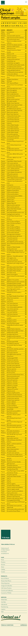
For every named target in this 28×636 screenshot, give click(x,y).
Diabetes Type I (10, 199)
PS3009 (3, 103)
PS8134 (2, 225)
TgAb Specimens (11, 463)
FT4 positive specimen (12, 239)
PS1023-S (3, 425)
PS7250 (3, 166)
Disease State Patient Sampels (14, 208)
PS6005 (3, 34)
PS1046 (3, 465)
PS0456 (3, 158)
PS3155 (2, 372)
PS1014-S (3, 443)
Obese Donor (10, 356)
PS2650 (3, 128)
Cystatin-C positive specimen (14, 188)
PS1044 (3, 303)
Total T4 (9, 480)
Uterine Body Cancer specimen (14, 505)
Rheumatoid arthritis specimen (14, 425)
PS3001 (3, 352)
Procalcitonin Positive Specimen (14, 394)
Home (2, 559)
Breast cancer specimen (12, 112)
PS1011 (2, 269)
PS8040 (3, 170)
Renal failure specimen (12, 413)
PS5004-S (3, 339)
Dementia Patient (11, 197)
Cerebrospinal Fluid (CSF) (13, 136)
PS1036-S (3, 137)
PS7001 (3, 259)
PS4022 (3, 125)
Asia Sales (3, 602)
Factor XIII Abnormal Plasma (13, 230)
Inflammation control (12, 290)
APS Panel (9, 81)
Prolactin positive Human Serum (14, 396)
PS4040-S (3, 243)
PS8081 (3, 194)
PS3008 (3, 114)
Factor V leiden (10, 225)
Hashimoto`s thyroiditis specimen (15, 256)
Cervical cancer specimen (13, 137)
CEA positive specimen (12, 134)
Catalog (3, 569)
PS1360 (3, 59)
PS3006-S (3, 301)
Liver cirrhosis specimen (12, 309)
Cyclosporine (10, 185)
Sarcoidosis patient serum (13, 432)
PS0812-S (3, 199)
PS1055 (3, 507)
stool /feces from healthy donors (14, 454)
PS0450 (3, 210)
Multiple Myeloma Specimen (13, 329)
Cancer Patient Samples (12, 127)
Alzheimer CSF (10, 54)
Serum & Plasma (5, 578)
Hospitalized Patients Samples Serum (16, 285)
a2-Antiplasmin (10, 32)
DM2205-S (3, 236)
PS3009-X (3, 105)
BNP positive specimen (12, 106)
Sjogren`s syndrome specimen (14, 443)
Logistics (3, 609)
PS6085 (3, 253)
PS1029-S (3, 361)
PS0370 (3, 264)
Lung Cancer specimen (12, 314)
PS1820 (2, 438)
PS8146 (2, 70)
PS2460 (3, 72)
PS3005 (3, 165)
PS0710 (3, 376)
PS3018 (3, 121)
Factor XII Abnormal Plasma (13, 228)
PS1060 (3, 182)
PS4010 (3, 177)
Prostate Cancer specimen (13, 400)
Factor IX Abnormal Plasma (13, 221)
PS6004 (3, 76)
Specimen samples (11, 447)
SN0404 (3, 383)
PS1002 (3, 288)
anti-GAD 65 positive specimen (14, 66)
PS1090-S (3, 432)
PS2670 (3, 174)
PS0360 (3, 249)
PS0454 (3, 155)
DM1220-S (3, 334)
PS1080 (3, 54)
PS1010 (2, 281)
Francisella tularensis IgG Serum (14, 236)
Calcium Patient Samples (13, 125)
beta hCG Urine (10, 97)
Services (3, 564)
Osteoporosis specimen (12, 360)
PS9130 (3, 389)
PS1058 (3, 358)
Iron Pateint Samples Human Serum (15, 296)
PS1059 (3, 341)
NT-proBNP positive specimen (14, 354)
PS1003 (3, 176)
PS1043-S (3, 314)
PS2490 (3, 123)
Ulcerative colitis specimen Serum (15, 498)
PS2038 (3, 110)
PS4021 (2, 190)
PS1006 (3, 241)
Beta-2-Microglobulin (12, 90)
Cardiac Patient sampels (12, 132)
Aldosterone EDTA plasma (13, 46)
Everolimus (9, 219)
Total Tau (9, 482)
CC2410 (3, 290)
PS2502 (3, 64)
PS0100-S (3, 321)
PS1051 (2, 411)
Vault (2, 611)
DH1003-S (3, 279)
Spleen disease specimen (13, 449)
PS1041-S (3, 505)
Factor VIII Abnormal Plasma (14, 223)
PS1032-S (3, 365)
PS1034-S (3, 452)
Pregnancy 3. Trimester (12, 385)
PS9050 (3, 90)
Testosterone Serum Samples (14, 462)
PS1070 (3, 332)
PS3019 (3, 299)
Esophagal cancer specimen (13, 214)
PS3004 (3, 329)
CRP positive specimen (12, 174)
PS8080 (3, 192)
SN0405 (3, 385)
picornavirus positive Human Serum (15, 374)
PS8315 (2, 32)
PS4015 (3, 228)
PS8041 (3, 172)
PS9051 (3, 92)
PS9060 (3, 185)
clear (24, 25)
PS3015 (3, 435)
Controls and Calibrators (7, 590)
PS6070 (3, 196)
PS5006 (3, 354)
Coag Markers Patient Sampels (14, 161)
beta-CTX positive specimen (13, 95)
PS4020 (3, 472)
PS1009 (3, 99)
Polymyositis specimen (12, 380)
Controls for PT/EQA (6, 593)
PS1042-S (3, 298)
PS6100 (3, 296)
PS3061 (3, 97)
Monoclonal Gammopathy (13, 323)
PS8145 (2, 81)
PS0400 (3, 323)
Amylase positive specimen (13, 59)
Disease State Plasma (6, 581)
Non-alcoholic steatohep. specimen (15, 349)
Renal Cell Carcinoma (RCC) (13, 411)
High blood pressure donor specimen (16, 281)
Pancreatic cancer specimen (13, 365)
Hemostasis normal (11, 272)
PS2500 (3, 51)
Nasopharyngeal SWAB (12, 341)
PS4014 (3, 227)
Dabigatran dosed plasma (13, 190)
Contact (3, 571)
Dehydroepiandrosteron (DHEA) (14, 196)
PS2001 (3, 317)
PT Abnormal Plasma (12, 405)
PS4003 (3, 270)
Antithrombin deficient (12, 74)
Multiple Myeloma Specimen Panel (15, 330)
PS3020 (3, 117)
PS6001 (3, 238)
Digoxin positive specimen (13, 207)
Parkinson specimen (11, 369)
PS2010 (3, 37)
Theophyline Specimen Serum (14, 467)
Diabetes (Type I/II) (11, 203)
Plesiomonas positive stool (13, 376)
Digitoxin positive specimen (13, 205)
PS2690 (3, 188)
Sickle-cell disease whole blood (14, 440)
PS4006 (3, 405)
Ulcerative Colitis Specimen (13, 496)
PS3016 (3, 400)
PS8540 (3, 94)
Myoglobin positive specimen (14, 336)
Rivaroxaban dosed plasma (13, 431)
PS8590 (3, 74)
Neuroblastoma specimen (13, 343)
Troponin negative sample (13, 489)
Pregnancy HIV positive (12, 389)
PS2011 (2, 39)
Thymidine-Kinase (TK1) (12, 469)
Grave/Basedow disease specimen (15, 250)
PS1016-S (3, 256)
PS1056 (3, 409)
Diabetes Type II (10, 201)
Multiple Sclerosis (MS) (12, 332)
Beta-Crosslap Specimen (13, 94)
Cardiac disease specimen (13, 130)
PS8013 (3, 483)
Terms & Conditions (7, 625)
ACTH (8, 34)
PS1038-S (3, 360)
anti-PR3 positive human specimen (15, 72)
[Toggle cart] (25, 32)
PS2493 (3, 478)
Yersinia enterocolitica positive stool (15, 509)
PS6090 (3, 407)
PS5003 (3, 130)
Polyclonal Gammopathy (12, 378)
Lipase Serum (10, 301)
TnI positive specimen (12, 474)
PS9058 (3, 142)
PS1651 (2, 402)
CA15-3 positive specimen (13, 117)
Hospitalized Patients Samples (14, 283)
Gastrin (8, 245)
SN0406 (3, 391)
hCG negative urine (11, 258)
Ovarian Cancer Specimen (13, 363)
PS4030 (3, 66)
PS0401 (3, 378)
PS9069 (3, 396)
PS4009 (3, 503)
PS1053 (3, 283)
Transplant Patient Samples (13, 485)
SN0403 (3, 381)
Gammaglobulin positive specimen (15, 241)
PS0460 (3, 212)
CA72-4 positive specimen (13, 121)
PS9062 (3, 441)
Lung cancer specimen (12, 312)
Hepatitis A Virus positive (13, 279)
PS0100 (3, 319)
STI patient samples (11, 451)
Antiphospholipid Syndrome (13, 70)
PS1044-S (3, 305)
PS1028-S (3, 44)
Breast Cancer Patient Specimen (14, 110)
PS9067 (3, 48)
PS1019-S (3, 494)
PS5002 (3, 474)
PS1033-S (3, 163)
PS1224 (2, 68)
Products (3, 562)
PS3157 (2, 415)
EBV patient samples (12, 210)
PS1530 (3, 370)
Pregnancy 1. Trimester (12, 381)
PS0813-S (3, 201)
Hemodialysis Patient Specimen (14, 269)
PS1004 (3, 307)
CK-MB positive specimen (13, 148)
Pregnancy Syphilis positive (13, 392)
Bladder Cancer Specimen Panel (14, 105)
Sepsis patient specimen (12, 438)
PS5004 (3, 336)
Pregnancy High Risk (12, 387)
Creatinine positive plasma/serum (15, 166)
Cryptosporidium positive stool (14, 179)
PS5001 (3, 148)
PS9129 (2, 387)
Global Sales (4, 599)
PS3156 (2, 232)
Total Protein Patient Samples (14, 476)
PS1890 (3, 440)
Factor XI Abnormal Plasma (13, 227)
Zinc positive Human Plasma (13, 511)
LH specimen (10, 299)
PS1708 (2, 422)
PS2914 (2, 491)
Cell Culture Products (6, 588)
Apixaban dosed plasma (12, 79)
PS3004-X (3, 330)
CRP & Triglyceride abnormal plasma (15, 177)
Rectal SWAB (10, 409)
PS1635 (2, 247)
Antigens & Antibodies (6, 585)
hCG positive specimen (12, 259)
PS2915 (2, 489)
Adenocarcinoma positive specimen (15, 37)
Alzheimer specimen (11, 55)
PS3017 (2, 119)
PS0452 (3, 108)
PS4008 (3, 274)
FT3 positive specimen (12, 238)
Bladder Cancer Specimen (13, 103)
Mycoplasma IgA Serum (12, 334)
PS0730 (3, 451)
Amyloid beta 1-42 (11, 61)
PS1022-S (3, 261)
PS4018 (3, 79)
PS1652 (2, 403)
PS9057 (3, 500)
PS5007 (3, 457)
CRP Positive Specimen (12, 176)
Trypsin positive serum (12, 493)
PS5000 (3, 132)
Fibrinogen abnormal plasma (13, 234)
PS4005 (3, 234)
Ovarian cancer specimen (13, 361)
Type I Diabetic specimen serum (14, 494)
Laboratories (4, 604)
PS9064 (3, 293)
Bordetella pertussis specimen (14, 108)
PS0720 (3, 392)
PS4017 (2, 431)
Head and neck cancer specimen (14, 261)
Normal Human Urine (12, 350)
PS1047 (2, 419)
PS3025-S (3, 245)
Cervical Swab (10, 139)
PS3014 (3, 312)
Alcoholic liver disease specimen (14, 44)
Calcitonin (9, 123)
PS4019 (3, 230)
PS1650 (3, 394)
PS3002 (3, 367)
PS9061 (3, 219)
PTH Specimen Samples (12, 407)
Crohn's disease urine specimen (14, 172)
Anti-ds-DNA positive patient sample (15, 64)
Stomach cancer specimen (13, 452)
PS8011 (2, 61)
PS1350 (3, 42)
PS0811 (2, 203)
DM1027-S (3, 428)
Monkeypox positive (11, 319)
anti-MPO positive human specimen (15, 68)
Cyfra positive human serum (13, 186)
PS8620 (3, 277)
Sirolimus (9, 441)
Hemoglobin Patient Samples (14, 270)
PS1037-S (3, 380)
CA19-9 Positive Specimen (13, 119)
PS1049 (3, 374)
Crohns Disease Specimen (13, 170)
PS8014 (3, 63)
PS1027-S (3, 349)
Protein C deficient (11, 402)
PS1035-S (3, 214)
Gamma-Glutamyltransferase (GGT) (15, 243)
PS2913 (2, 487)
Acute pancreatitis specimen (13, 35)
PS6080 (3, 239)
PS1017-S (3, 498)
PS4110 (2, 413)
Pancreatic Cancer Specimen (13, 367)
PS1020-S (3, 112)
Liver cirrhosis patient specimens (14, 307)
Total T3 (9, 478)
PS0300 (3, 267)
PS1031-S (3, 398)
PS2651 (2, 116)
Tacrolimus (9, 460)
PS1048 (3, 511)
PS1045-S (3, 462)
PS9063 (3, 460)
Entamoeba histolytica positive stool (15, 212)
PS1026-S (3, 346)
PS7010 (3, 146)
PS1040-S (3, 369)
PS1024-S (3, 35)
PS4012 (2, 223)
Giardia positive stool (12, 249)
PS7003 (3, 258)
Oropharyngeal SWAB (12, 358)
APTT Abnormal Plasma (12, 83)
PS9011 (2, 493)
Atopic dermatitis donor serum (14, 88)
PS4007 (3, 83)
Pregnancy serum (11, 391)
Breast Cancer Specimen (13, 114)
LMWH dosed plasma (12, 310)
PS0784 (3, 179)
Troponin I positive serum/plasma (15, 487)
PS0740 (3, 509)
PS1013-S (3, 445)
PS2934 (3, 480)
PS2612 (2, 207)
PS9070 (3, 485)
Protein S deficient (11, 403)
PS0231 (2, 101)
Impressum (23, 625)
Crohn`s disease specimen (13, 168)
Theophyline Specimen (12, 465)
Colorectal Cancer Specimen (14, 165)
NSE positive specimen (12, 352)
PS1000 (3, 447)
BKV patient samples (12, 101)
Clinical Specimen (5, 583)
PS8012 (2, 482)
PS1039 (3, 55)
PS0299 (3, 454)
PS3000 (3, 127)
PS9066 (3, 46)
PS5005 (3, 106)
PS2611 (2, 205)
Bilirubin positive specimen (13, 99)
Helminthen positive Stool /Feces (15, 267)
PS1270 (2, 463)
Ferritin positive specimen (13, 232)
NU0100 (3, 350)
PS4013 (3, 221)
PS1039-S (3, 57)
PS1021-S (3, 343)
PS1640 (3, 326)
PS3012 (2, 134)
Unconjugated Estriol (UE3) (13, 500)
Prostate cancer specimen (13, 398)
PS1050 (3, 95)
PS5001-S (3, 151)
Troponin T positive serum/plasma (15, 491)
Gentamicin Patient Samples (13, 247)
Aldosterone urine (11, 48)
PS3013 (3, 449)
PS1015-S (3, 250)
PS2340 (3, 469)
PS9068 (3, 85)
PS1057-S (3, 88)
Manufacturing (4, 607)
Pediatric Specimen (11, 370)
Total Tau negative (11, 483)
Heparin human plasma (12, 274)
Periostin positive (11, 372)
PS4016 (3, 272)
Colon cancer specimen (12, 163)
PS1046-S (3, 467)
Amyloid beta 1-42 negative (13, 63)
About (2, 567)
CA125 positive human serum (14, 116)
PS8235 (3, 136)
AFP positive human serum (13, 39)
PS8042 (3, 496)
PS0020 (3, 356)
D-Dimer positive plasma (12, 192)
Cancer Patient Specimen (13, 128)
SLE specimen (10, 445)
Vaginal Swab (10, 507)
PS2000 (3, 208)
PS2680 (3, 186)
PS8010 (3, 197)
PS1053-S (3, 285)
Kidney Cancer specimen (13, 298)
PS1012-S (3, 168)
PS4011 (2, 310)
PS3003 (3, 363)
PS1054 (3, 139)
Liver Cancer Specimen (12, 303)
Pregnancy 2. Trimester (12, 383)
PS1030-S (3, 309)
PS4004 (3, 476)
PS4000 (3, 161)
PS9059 (3, 217)
